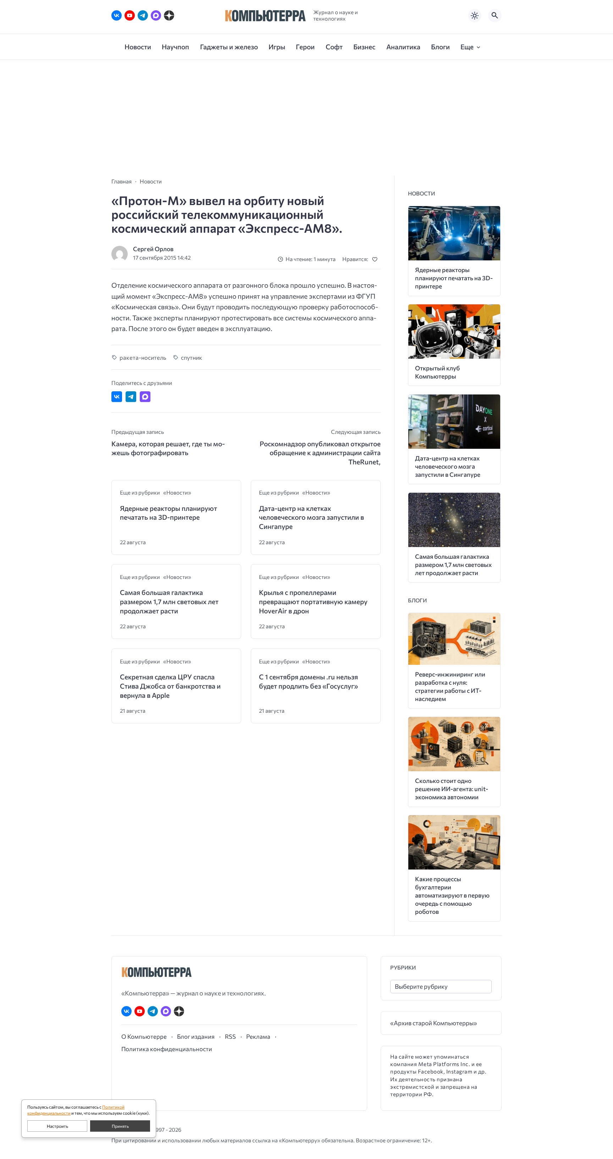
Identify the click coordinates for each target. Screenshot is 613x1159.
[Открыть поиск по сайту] (495, 15)
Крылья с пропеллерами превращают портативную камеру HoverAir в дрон (313, 601)
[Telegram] (143, 15)
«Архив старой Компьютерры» (433, 1023)
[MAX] (156, 15)
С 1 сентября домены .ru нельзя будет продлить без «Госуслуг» (308, 681)
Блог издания (196, 1036)
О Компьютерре (144, 1036)
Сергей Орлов (153, 249)
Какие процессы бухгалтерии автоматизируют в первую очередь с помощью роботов (452, 895)
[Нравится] (376, 259)
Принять (120, 1126)
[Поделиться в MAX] (145, 396)
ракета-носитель (143, 357)
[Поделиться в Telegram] (131, 396)
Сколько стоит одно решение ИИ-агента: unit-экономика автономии (451, 789)
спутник (191, 357)
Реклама (258, 1036)
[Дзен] (169, 15)
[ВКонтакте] (116, 15)
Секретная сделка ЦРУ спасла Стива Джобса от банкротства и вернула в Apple (170, 686)
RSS (230, 1036)
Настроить (57, 1126)
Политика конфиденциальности (166, 1048)
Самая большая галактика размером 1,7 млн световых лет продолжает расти (169, 601)
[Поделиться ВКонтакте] (116, 396)
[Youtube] (130, 15)
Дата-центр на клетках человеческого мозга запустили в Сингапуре (311, 517)
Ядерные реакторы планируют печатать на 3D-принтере (168, 512)
